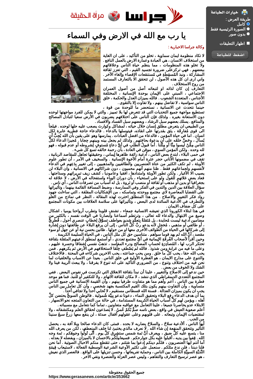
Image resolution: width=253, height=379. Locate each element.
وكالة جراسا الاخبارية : (186, 47)
